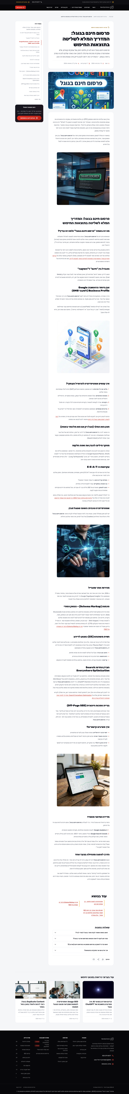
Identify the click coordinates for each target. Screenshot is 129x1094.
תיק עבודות (64, 7)
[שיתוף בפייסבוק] (98, 959)
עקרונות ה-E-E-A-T (34, 60)
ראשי (93, 7)
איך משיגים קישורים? (34, 88)
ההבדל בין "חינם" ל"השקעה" (32, 38)
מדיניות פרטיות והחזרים (29, 1087)
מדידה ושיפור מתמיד (34, 92)
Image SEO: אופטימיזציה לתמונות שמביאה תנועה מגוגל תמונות (65, 1004)
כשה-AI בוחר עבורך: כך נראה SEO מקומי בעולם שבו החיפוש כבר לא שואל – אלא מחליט (93, 912)
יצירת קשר (49, 7)
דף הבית (111, 17)
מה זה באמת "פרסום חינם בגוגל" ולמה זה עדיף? (29, 33)
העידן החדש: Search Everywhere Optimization (31, 79)
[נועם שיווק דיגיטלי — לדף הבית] (107, 7)
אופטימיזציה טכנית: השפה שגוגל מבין (30, 63)
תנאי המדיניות (56, 1091)
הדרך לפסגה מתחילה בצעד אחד (31, 95)
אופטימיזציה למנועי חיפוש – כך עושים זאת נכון (93, 903)
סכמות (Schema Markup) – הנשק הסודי (29, 71)
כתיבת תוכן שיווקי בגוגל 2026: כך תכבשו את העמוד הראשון (73, 498)
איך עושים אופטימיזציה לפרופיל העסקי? (29, 47)
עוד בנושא (37, 99)
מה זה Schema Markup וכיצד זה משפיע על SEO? (68, 903)
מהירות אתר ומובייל (34, 67)
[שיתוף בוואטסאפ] (103, 959)
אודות (56, 7)
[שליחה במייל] (94, 959)
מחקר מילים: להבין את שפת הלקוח (30, 56)
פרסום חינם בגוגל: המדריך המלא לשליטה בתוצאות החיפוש (31, 28)
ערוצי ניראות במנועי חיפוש (100, 17)
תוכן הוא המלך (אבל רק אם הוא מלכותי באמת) (29, 51)
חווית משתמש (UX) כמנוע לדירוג (31, 75)
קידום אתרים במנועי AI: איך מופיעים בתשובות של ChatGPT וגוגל (99, 1004)
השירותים (87, 7)
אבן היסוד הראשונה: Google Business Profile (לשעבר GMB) (29, 42)
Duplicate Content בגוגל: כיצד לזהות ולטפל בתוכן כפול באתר (32, 1004)
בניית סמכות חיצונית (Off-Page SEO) (30, 84)
